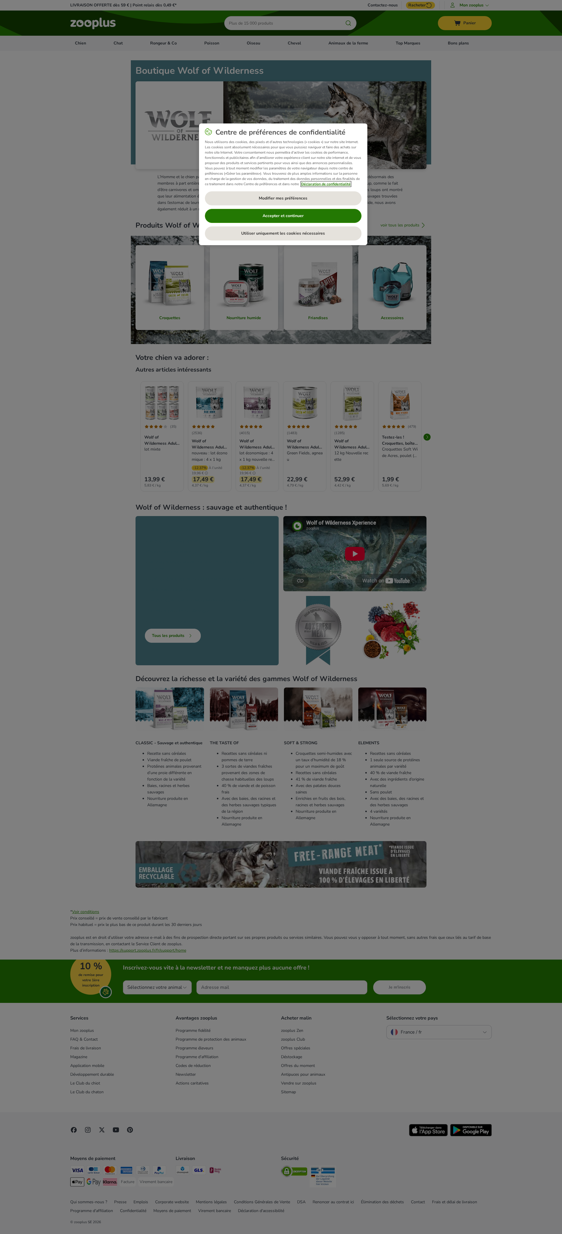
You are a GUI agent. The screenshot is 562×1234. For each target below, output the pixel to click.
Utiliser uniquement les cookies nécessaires (283, 233)
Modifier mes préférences (283, 198)
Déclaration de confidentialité (326, 184)
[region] (283, 184)
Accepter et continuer (283, 216)
